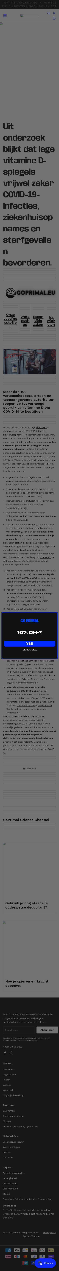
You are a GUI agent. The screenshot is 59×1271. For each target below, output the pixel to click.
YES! (29, 643)
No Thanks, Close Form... (29, 650)
